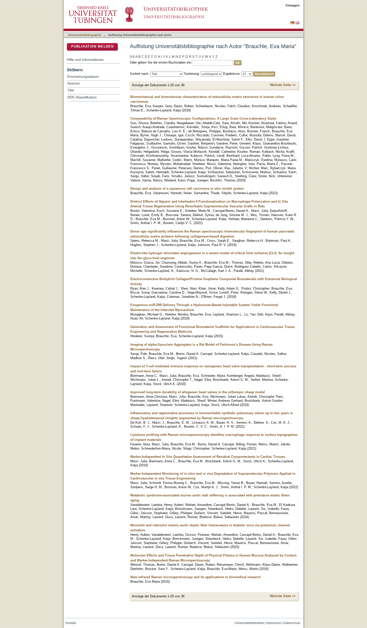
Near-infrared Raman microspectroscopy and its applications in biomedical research (195, 577)
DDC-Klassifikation (82, 97)
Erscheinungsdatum (83, 76)
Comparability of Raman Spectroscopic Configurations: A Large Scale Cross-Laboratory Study (203, 118)
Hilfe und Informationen (85, 60)
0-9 (132, 57)
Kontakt (71, 623)
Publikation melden (92, 46)
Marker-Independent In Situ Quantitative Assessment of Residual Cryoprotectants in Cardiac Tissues (207, 457)
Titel (70, 90)
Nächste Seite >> (283, 85)
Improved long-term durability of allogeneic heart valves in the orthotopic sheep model (197, 392)
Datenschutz (291, 623)
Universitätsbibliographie (84, 34)
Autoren (73, 83)
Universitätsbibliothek (249, 623)
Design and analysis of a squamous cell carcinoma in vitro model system (187, 188)
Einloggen (293, 5)
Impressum (273, 623)
